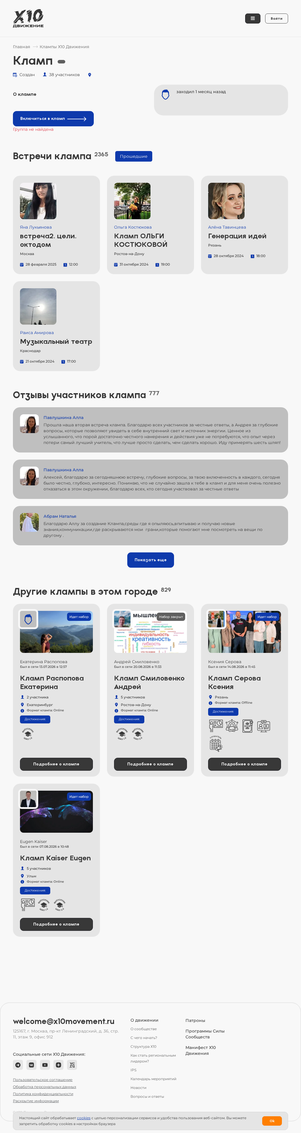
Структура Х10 (143, 1046)
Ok (272, 1121)
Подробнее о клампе (56, 764)
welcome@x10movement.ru (64, 1021)
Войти (276, 18)
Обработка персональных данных (44, 1087)
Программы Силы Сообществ (205, 1034)
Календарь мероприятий (153, 1079)
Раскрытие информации (36, 1101)
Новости (138, 1087)
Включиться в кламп (42, 118)
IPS (133, 1070)
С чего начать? (144, 1037)
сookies (84, 1118)
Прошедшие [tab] (134, 156)
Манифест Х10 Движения (200, 1050)
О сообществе (144, 1029)
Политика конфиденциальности (43, 1094)
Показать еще (151, 559)
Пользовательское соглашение (43, 1079)
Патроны (195, 1020)
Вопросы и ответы (147, 1096)
